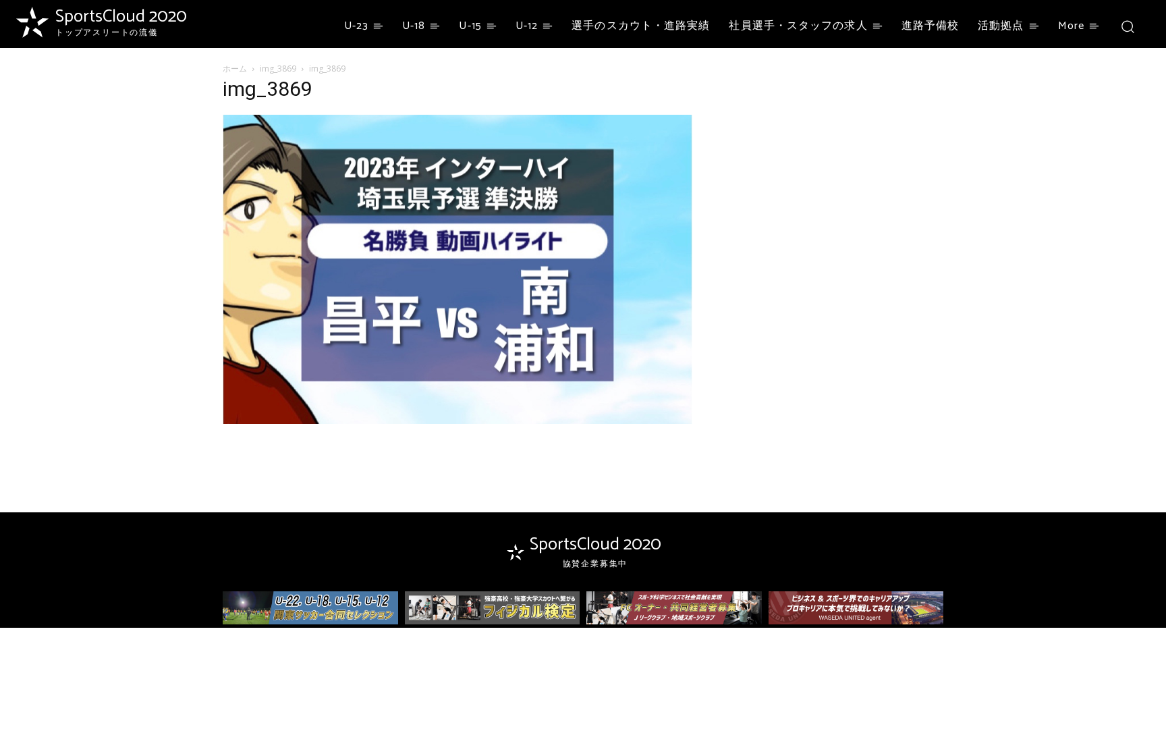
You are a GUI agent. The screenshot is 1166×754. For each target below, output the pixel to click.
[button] (1127, 26)
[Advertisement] (834, 166)
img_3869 (278, 68)
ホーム (235, 68)
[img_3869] (457, 420)
